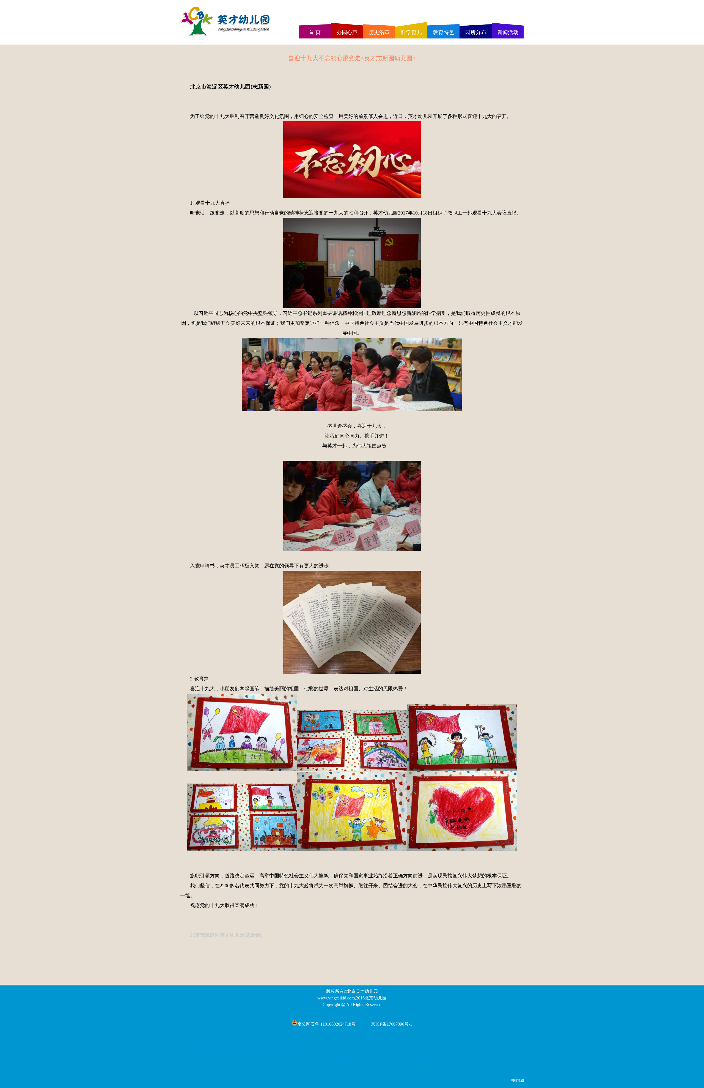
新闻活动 (507, 32)
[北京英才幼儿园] (226, 36)
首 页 (315, 32)
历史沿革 (379, 32)
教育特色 (443, 32)
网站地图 (517, 1080)
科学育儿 (411, 32)
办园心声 (347, 32)
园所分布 (475, 32)
